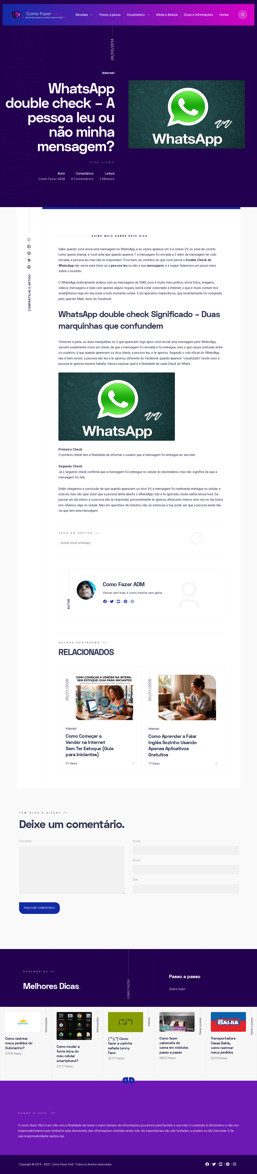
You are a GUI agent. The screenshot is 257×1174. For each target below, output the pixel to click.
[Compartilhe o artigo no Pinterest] (30, 253)
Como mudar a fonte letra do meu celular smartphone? (68, 1053)
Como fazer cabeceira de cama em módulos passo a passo (173, 1045)
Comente (25, 841)
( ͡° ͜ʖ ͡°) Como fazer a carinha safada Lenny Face (120, 1045)
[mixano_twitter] (214, 1165)
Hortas (224, 15)
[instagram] (132, 602)
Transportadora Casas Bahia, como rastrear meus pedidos (223, 1045)
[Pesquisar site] (242, 14)
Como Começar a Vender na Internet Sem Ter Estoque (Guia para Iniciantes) (89, 745)
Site (135, 879)
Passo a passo (110, 15)
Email (136, 860)
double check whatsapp (76, 542)
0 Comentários (82, 179)
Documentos (136, 15)
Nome (137, 841)
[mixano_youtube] (221, 1165)
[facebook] (105, 602)
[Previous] (125, 1080)
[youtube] (119, 602)
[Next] (132, 1080)
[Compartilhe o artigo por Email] (30, 240)
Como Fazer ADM (51, 179)
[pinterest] (125, 602)
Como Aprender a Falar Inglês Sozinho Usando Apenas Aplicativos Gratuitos (172, 745)
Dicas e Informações (198, 15)
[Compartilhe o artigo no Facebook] (30, 267)
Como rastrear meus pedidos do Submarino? (18, 1043)
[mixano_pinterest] (228, 1165)
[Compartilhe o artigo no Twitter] (30, 260)
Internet (108, 73)
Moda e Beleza (166, 15)
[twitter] (112, 602)
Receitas (81, 15)
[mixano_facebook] (207, 1165)
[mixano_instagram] (235, 1165)
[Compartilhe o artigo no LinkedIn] (30, 247)
